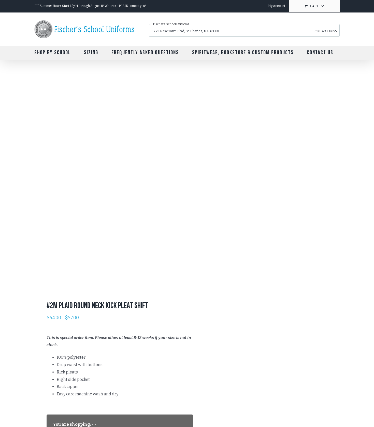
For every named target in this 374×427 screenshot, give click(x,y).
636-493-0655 (325, 31)
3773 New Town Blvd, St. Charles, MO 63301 (185, 31)
